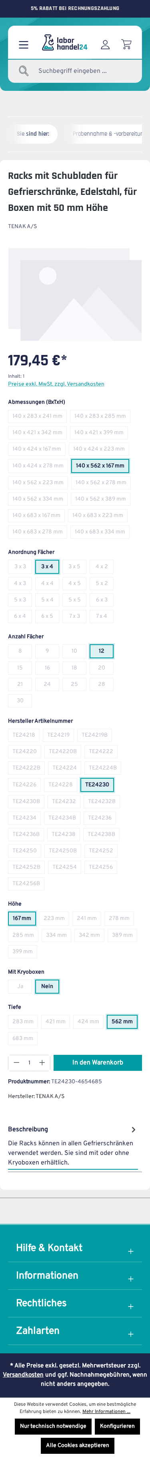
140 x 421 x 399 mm (101, 434)
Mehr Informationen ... (106, 1412)
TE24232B (104, 803)
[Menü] (23, 42)
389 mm (124, 937)
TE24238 (66, 836)
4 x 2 (105, 568)
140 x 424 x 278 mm (40, 468)
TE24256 (103, 869)
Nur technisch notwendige (53, 1426)
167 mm (24, 920)
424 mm (91, 1023)
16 (52, 670)
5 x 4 (50, 602)
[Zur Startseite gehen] (64, 42)
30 (24, 702)
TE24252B (28, 869)
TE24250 (26, 853)
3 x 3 (23, 568)
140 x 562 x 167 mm (102, 468)
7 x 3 (77, 618)
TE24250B (65, 853)
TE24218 (26, 737)
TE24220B (65, 753)
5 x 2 (105, 585)
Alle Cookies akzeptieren (77, 1445)
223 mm (56, 920)
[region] (75, 295)
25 (78, 686)
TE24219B (97, 737)
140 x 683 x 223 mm (100, 517)
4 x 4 (50, 585)
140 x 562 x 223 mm (40, 484)
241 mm (89, 920)
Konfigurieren (117, 1426)
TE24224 (66, 770)
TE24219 (60, 737)
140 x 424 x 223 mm (101, 451)
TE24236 (102, 820)
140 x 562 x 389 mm (102, 501)
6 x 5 (50, 618)
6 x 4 (23, 618)
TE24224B (105, 770)
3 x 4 (50, 568)
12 (106, 653)
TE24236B (28, 836)
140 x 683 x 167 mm (38, 517)
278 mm (121, 920)
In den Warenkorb (97, 1063)
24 (51, 686)
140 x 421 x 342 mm (39, 434)
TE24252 (103, 853)
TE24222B (28, 770)
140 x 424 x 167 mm (39, 451)
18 (79, 670)
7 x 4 (105, 618)
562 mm (125, 1023)
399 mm (24, 953)
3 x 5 (77, 568)
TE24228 (62, 787)
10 (79, 653)
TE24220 (26, 753)
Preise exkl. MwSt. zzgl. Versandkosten (56, 384)
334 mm (58, 937)
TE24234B (64, 820)
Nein (50, 988)
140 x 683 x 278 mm (39, 534)
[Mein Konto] (105, 42)
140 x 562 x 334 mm (40, 501)
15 (24, 670)
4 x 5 (77, 585)
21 (24, 686)
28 (106, 686)
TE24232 (66, 803)
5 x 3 (23, 602)
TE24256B (28, 885)
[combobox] (77, 71)
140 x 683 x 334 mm (102, 534)
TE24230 (99, 787)
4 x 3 (23, 585)
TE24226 (26, 787)
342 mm (91, 937)
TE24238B (104, 836)
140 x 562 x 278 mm (103, 484)
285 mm (25, 937)
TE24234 (26, 820)
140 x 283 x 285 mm (102, 418)
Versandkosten (23, 1375)
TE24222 (103, 753)
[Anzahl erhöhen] (42, 1063)
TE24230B (28, 803)
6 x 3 (105, 602)
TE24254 (66, 869)
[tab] (73, 1146)
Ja (24, 988)
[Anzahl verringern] (16, 1063)
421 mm (58, 1023)
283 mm (25, 1023)
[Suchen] (24, 71)
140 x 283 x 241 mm (39, 418)
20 (106, 670)
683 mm (25, 1040)
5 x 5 (77, 602)
